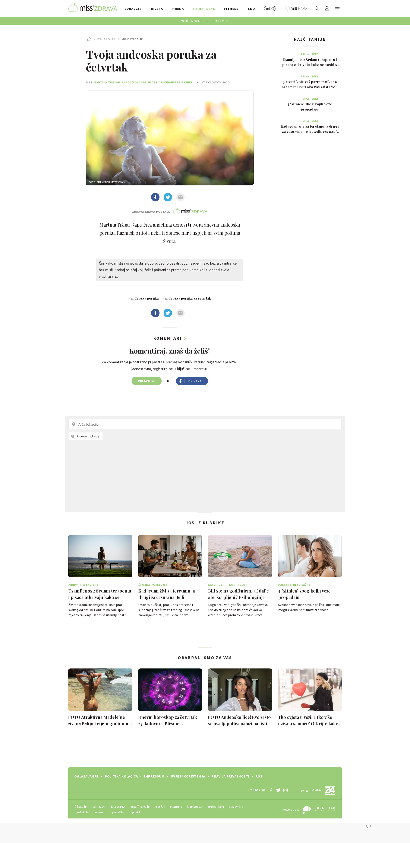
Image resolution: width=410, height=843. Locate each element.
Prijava (195, 381)
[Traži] (317, 8)
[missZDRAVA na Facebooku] (271, 790)
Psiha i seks (106, 39)
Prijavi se (146, 381)
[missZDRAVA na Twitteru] (278, 790)
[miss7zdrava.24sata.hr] (92, 8)
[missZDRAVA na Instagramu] (285, 790)
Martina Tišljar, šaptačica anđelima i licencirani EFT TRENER (143, 82)
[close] (368, 826)
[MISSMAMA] (296, 8)
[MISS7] (270, 8)
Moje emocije (132, 39)
